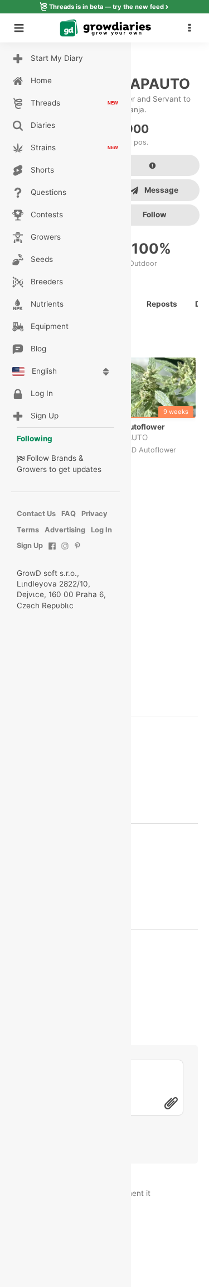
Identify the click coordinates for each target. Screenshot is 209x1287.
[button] (192, 28)
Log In (101, 530)
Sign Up (30, 545)
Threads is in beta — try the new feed (106, 7)
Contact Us (36, 513)
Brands (63, 458)
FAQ (68, 513)
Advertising (65, 530)
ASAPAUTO (127, 437)
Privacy (94, 513)
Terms (28, 530)
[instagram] (65, 552)
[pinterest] (77, 552)
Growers (32, 469)
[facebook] (52, 552)
